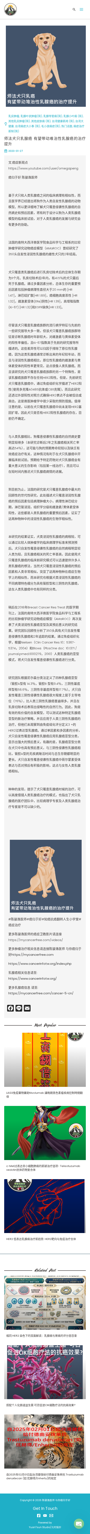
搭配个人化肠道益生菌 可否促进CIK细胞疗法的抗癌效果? (41, 1405)
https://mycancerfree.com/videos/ (35, 940)
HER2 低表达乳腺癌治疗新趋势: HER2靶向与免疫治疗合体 (41, 1239)
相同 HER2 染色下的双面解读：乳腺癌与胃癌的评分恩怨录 (41, 1336)
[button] (74, 9)
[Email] (51, 1515)
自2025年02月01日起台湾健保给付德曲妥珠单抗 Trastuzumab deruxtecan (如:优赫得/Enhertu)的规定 (45, 1476)
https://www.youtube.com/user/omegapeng (43, 168)
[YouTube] (45, 1515)
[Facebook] (39, 1515)
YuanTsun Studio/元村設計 (45, 1527)
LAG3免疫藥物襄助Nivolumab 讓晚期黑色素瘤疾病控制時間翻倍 (44, 1095)
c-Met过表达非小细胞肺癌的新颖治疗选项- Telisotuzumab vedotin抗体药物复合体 (43, 1168)
